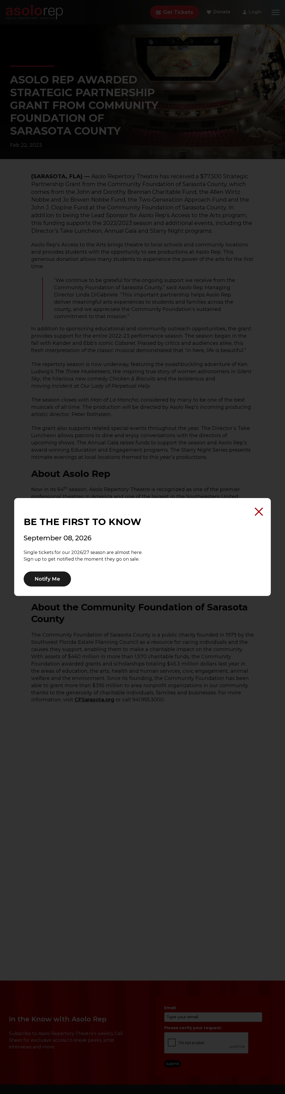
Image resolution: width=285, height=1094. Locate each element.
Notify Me (47, 579)
